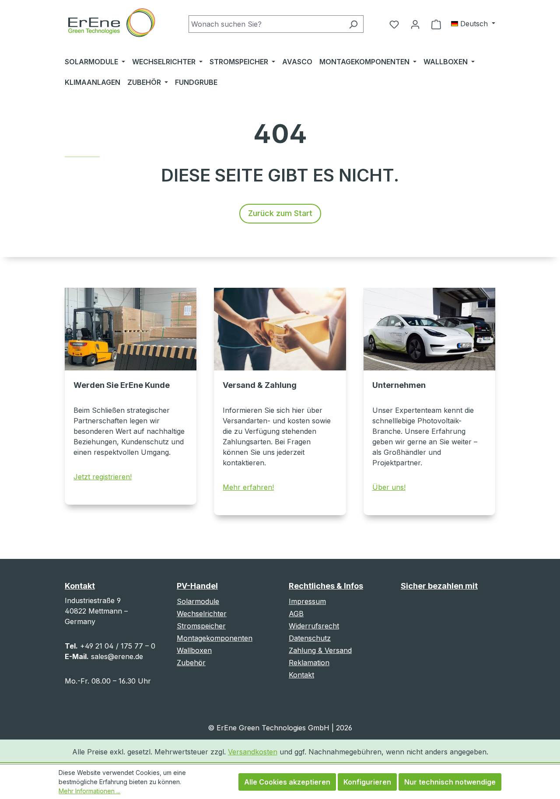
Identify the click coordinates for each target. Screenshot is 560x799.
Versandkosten (252, 751)
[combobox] (266, 24)
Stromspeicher (201, 625)
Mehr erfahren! (248, 487)
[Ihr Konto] (415, 24)
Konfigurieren (367, 782)
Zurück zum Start (280, 213)
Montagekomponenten (214, 638)
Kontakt (301, 674)
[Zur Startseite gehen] (111, 23)
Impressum (307, 601)
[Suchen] (353, 24)
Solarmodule (198, 601)
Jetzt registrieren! (103, 476)
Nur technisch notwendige (450, 782)
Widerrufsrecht (314, 625)
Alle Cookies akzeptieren (287, 782)
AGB (296, 613)
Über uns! (389, 487)
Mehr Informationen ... (89, 791)
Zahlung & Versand (320, 650)
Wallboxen (194, 650)
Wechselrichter (202, 613)
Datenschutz (310, 638)
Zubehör (191, 662)
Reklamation (309, 662)
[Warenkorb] (436, 24)
